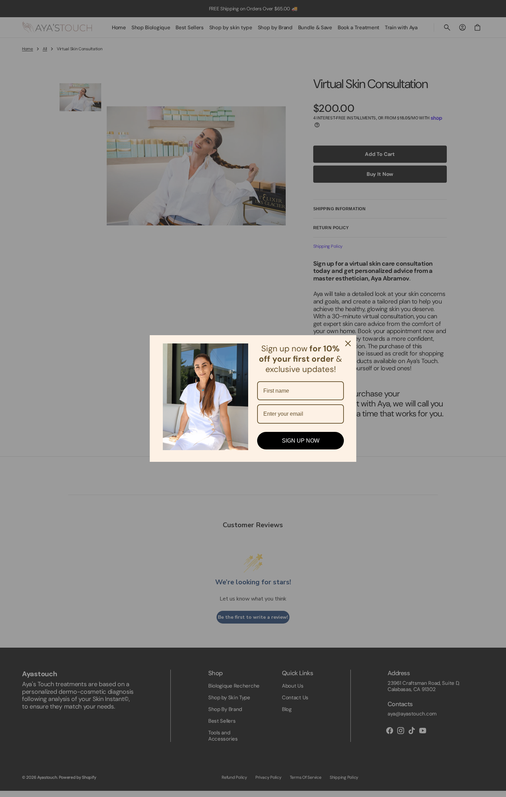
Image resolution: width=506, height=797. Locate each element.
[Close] (348, 343)
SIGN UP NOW (300, 441)
